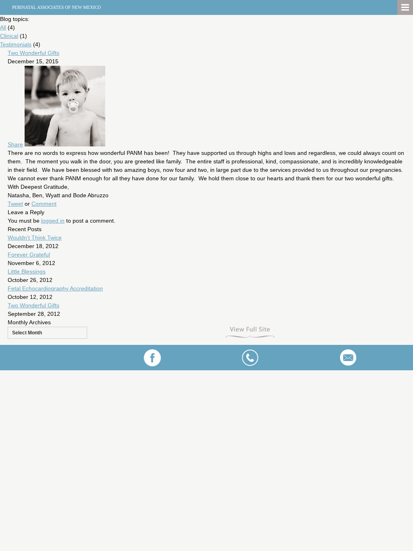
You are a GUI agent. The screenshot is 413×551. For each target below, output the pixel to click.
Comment (43, 203)
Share (15, 144)
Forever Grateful (29, 254)
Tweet (15, 203)
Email (348, 357)
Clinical (9, 36)
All (3, 27)
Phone (250, 357)
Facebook (152, 357)
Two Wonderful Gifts (33, 53)
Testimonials (15, 44)
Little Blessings (27, 271)
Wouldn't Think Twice (35, 237)
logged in (53, 220)
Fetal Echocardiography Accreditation (55, 288)
